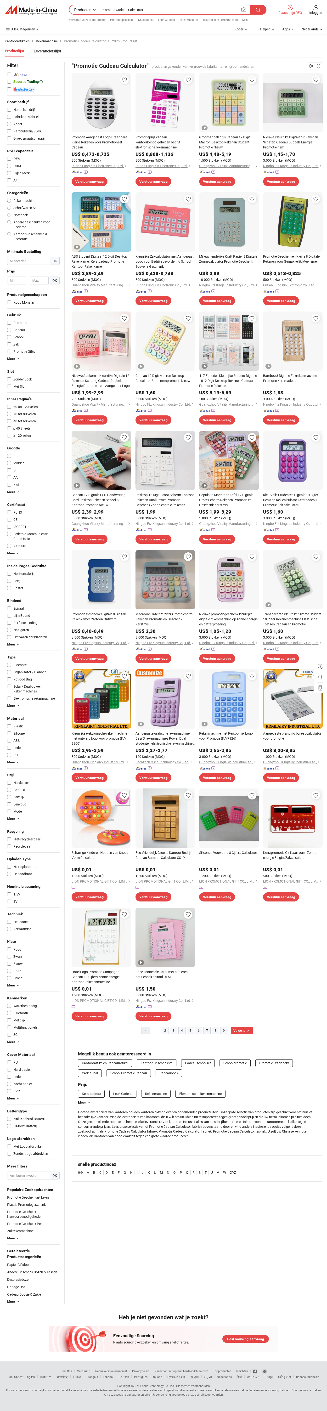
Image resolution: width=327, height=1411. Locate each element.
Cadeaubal (90, 1073)
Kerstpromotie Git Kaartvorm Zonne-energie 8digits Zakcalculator (290, 855)
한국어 (194, 1377)
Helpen (265, 29)
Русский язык (176, 1377)
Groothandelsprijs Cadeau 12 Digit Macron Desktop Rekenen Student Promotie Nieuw (224, 142)
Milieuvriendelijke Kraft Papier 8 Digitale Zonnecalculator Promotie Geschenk (228, 259)
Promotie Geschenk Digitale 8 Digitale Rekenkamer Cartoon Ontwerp (99, 616)
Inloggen (315, 12)
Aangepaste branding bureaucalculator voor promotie (292, 736)
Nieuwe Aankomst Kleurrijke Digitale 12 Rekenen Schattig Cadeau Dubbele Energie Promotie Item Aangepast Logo (101, 380)
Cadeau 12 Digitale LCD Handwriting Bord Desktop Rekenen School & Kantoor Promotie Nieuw (98, 500)
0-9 (80, 1172)
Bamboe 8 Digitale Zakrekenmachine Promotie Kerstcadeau (290, 378)
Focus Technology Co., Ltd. (157, 1386)
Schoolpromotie (235, 1063)
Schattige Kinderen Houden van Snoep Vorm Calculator (100, 855)
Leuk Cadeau (166, 20)
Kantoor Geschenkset (157, 1063)
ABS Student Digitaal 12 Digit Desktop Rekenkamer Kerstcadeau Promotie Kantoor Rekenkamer (99, 261)
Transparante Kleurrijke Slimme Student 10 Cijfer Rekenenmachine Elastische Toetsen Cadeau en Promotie (292, 619)
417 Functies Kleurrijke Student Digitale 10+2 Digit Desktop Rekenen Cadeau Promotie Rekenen (228, 380)
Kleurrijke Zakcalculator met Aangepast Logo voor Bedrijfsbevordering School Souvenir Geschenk (164, 261)
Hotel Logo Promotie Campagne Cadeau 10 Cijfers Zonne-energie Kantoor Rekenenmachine (95, 976)
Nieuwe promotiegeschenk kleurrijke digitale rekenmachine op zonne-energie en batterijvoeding (228, 619)
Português (140, 1377)
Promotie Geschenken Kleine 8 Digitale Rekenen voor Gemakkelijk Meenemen (291, 259)
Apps (286, 29)
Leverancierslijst (47, 51)
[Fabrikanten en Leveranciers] (31, 10)
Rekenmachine (188, 20)
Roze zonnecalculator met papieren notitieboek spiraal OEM (161, 974)
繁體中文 (62, 1377)
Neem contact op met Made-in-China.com (181, 1371)
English (30, 1377)
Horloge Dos (16, 1287)
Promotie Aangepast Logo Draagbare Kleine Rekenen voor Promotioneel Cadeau (99, 142)
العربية (208, 1377)
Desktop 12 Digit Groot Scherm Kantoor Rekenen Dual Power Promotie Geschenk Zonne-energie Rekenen (164, 500)
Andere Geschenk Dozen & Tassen (32, 1272)
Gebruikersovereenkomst (111, 1371)
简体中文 (45, 1377)
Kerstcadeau (146, 20)
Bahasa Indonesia (307, 1377)
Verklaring (83, 1371)
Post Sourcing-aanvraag (245, 1339)
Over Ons (66, 1371)
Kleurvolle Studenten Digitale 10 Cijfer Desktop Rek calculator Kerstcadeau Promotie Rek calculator (290, 500)
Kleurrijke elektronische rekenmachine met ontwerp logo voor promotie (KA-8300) (99, 738)
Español (108, 1377)
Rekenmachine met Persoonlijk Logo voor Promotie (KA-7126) (226, 736)
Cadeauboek (168, 1073)
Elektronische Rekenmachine (220, 20)
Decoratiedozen (18, 1279)
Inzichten (242, 1371)
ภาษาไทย (253, 1377)
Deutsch (123, 1377)
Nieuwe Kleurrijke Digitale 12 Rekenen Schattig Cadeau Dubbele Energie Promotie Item (290, 142)
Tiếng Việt (284, 1377)
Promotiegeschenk (122, 20)
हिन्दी (239, 1377)
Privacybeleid (140, 1371)
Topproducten (222, 1371)
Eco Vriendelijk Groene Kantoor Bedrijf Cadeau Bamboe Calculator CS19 (163, 855)
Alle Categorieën (23, 29)
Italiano (157, 1377)
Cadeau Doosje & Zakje (24, 1294)
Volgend (239, 1030)
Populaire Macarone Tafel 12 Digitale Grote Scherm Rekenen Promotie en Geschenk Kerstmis (226, 500)
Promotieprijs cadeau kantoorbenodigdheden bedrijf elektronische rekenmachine (157, 142)
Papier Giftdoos (18, 1264)
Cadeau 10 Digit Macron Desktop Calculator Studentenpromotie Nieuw (162, 378)
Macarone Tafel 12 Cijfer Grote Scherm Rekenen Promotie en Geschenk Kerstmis (163, 619)
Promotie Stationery (274, 1063)
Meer (82, 1102)
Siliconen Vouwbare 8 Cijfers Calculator (228, 852)
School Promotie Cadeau (128, 1073)
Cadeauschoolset (198, 1063)
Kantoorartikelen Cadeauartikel (105, 1063)
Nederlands (224, 1377)
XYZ (233, 1172)
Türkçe (268, 1377)
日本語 (77, 1377)
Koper (239, 29)
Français (92, 1377)
